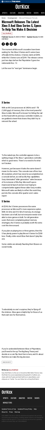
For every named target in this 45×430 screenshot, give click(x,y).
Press (11, 412)
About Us (5, 412)
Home (4, 18)
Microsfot (7, 362)
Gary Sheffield (13, 370)
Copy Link (15, 44)
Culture (12, 13)
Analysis (21, 13)
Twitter (7, 44)
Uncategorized (12, 18)
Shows (36, 13)
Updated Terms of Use (9, 409)
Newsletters (7, 402)
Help (35, 409)
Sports (4, 13)
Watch (29, 13)
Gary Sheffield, (7, 33)
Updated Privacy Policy (25, 409)
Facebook (3, 44)
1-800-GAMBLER (22, 421)
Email (11, 44)
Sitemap (17, 412)
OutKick (22, 6)
